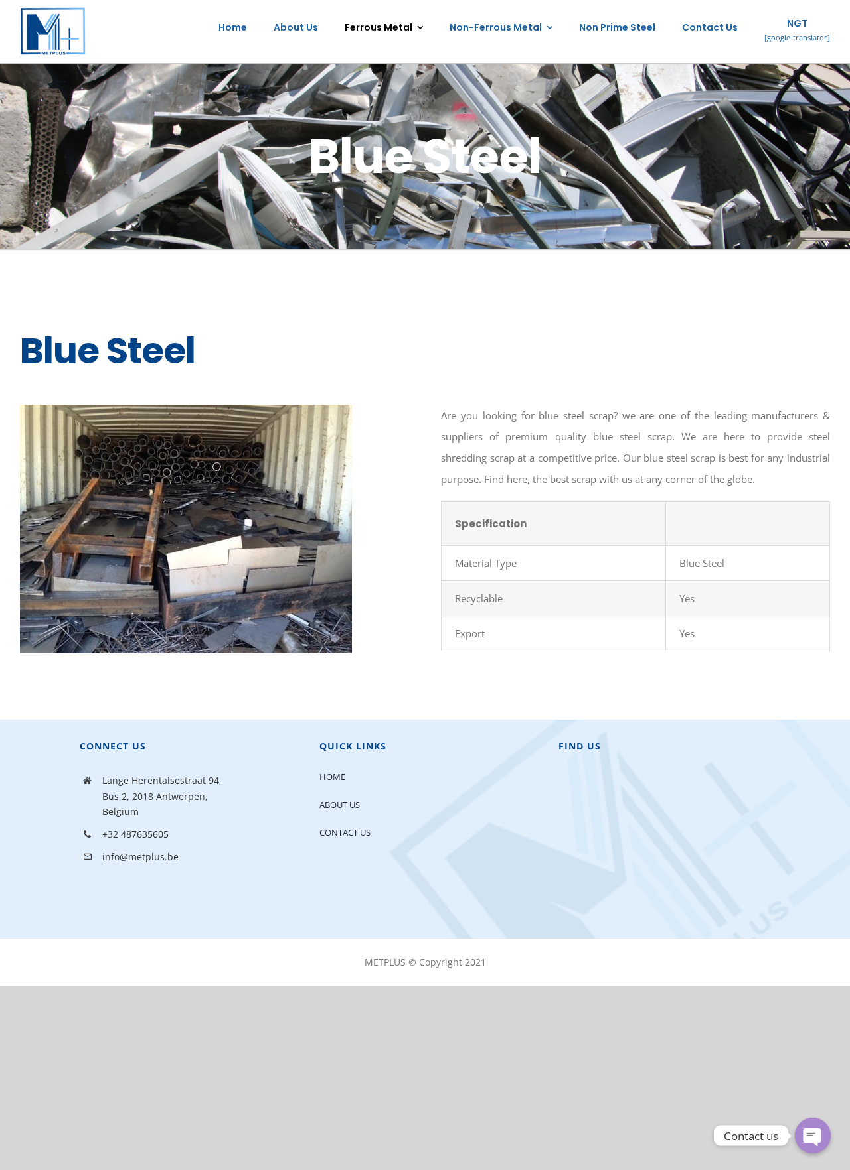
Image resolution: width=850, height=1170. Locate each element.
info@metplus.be (140, 856)
